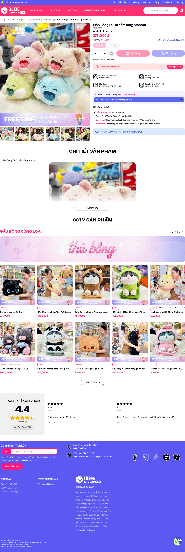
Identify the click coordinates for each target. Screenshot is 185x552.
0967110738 (160, 84)
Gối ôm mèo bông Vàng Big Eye (89, 368)
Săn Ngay (173, 66)
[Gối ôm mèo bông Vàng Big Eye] (92, 338)
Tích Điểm (118, 2)
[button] (87, 68)
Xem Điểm (10, 466)
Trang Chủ (5, 19)
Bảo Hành (168, 2)
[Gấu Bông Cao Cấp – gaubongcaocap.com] (13, 10)
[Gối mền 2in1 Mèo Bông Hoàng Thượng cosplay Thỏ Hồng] (167, 338)
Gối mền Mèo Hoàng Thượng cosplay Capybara (96, 312)
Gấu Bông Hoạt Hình (95, 10)
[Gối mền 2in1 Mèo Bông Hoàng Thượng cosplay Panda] (55, 338)
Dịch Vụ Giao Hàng (8, 488)
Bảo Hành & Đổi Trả (9, 484)
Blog (157, 2)
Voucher (147, 2)
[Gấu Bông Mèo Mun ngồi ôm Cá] (17, 338)
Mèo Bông (49, 19)
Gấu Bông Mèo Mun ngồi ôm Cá (14, 368)
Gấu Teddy (54, 10)
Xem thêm (175, 232)
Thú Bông (72, 10)
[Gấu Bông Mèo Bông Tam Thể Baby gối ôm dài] (55, 282)
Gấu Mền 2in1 (119, 10)
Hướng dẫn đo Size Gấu (173, 39)
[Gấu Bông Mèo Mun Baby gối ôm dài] (130, 338)
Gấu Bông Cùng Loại (21, 231)
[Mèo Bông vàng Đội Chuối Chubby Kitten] (167, 282)
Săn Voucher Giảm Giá (16, 2)
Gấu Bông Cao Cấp (21, 19)
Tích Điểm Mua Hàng (47, 484)
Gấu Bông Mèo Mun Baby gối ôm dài (128, 368)
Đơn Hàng (134, 2)
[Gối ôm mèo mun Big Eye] (17, 282)
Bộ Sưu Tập (36, 10)
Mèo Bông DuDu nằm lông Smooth (119, 25)
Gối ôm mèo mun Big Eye (11, 312)
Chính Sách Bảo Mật (9, 491)
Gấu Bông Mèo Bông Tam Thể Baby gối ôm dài (58, 312)
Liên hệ (179, 2)
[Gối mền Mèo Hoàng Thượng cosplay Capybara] (92, 282)
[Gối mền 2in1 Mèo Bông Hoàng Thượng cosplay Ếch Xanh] (130, 282)
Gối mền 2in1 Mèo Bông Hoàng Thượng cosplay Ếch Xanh (138, 312)
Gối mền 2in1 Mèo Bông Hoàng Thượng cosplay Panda (61, 368)
